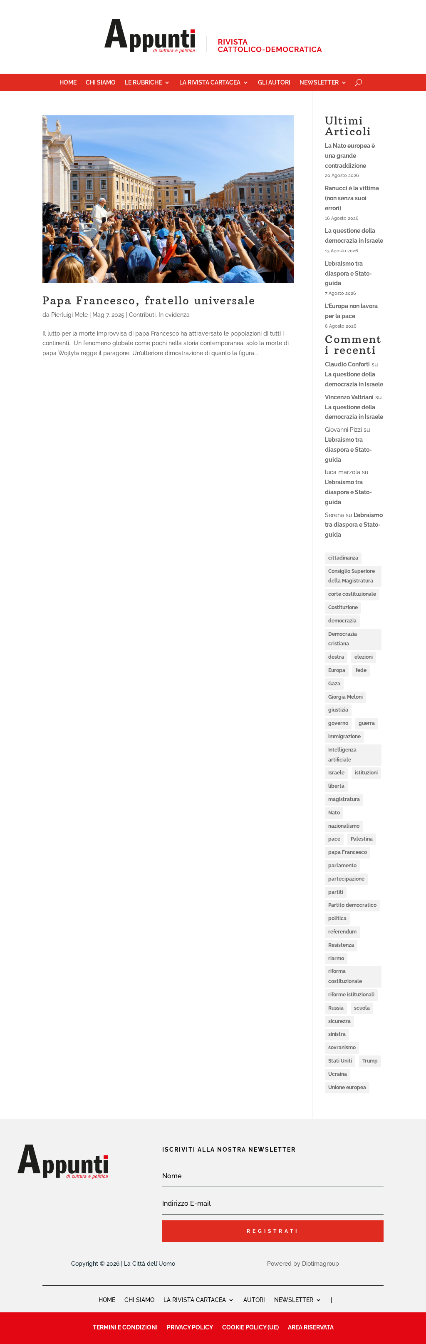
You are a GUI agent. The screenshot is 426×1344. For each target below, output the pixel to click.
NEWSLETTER (293, 1300)
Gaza (334, 684)
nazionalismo (343, 826)
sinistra (337, 1034)
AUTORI (254, 1300)
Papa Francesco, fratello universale (148, 300)
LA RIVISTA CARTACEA (194, 1300)
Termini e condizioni (125, 1327)
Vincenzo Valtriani (349, 397)
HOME (107, 1300)
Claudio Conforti (347, 364)
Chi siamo (101, 83)
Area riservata (311, 1327)
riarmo (336, 958)
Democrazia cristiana (342, 639)
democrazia (342, 621)
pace (334, 839)
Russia (336, 1008)
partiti (335, 892)
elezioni (363, 657)
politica (337, 918)
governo (338, 723)
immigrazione (344, 736)
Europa (336, 670)
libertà (336, 786)
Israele (336, 773)
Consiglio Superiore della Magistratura (351, 576)
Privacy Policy (190, 1327)
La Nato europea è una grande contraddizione (350, 155)
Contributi (142, 314)
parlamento (342, 866)
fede (361, 670)
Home (68, 83)
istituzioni (366, 773)
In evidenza (174, 314)
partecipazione (346, 879)
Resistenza (341, 945)
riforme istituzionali (351, 995)
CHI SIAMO (139, 1300)
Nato (334, 813)
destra (336, 657)
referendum (342, 932)
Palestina (362, 839)
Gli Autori (274, 83)
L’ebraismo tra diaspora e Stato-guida (348, 273)
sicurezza (339, 1021)
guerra (367, 723)
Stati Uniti (340, 1061)
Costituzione (343, 607)
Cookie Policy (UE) (250, 1327)
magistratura (344, 799)
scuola (362, 1008)
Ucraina (337, 1074)
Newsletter (319, 83)
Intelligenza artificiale (342, 755)
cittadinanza (343, 558)
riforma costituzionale (345, 976)
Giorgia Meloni (345, 697)
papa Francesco (347, 852)
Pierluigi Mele (69, 314)
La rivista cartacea (209, 83)
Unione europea (347, 1087)
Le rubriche (143, 83)
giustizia (338, 710)
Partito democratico (352, 905)
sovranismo (342, 1047)
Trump (370, 1061)
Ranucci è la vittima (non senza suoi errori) (352, 198)
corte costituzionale (352, 594)
